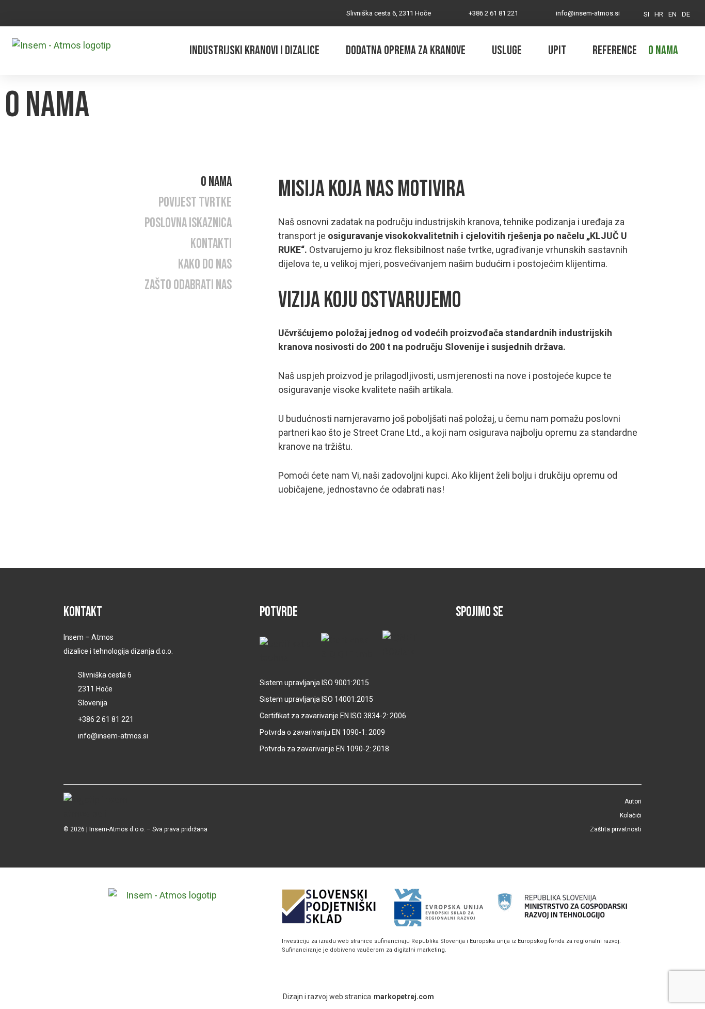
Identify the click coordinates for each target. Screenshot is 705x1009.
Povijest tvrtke (195, 203)
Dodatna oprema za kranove (406, 50)
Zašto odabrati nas (188, 285)
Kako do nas (205, 265)
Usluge (507, 50)
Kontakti (211, 244)
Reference (614, 50)
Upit (557, 50)
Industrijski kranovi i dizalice (254, 50)
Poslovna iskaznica (188, 223)
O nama (663, 50)
